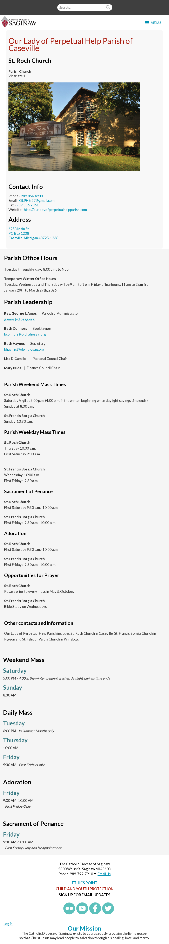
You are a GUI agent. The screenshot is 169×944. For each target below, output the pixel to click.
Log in (8, 923)
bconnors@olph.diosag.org (25, 334)
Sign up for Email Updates (84, 895)
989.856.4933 (32, 196)
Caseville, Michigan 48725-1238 (33, 238)
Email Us (104, 874)
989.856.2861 (27, 205)
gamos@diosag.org (19, 319)
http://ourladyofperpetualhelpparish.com (55, 209)
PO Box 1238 (18, 233)
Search (108, 7)
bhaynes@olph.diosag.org (24, 349)
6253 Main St (18, 229)
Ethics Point (84, 883)
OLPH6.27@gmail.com (37, 200)
